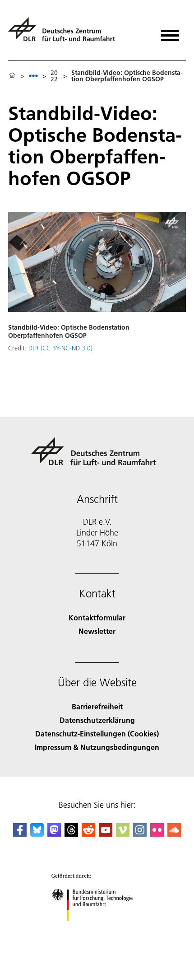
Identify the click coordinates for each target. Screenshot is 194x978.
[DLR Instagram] (140, 834)
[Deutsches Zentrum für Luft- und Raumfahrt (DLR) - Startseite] (65, 33)
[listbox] (33, 75)
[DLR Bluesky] (37, 834)
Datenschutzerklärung (97, 720)
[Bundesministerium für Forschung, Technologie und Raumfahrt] (97, 930)
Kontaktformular (97, 617)
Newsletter (97, 631)
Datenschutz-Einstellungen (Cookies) (97, 733)
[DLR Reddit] (88, 834)
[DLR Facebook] (20, 834)
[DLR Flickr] (157, 834)
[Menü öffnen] (170, 32)
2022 (54, 76)
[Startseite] (12, 75)
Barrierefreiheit (97, 706)
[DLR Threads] (71, 834)
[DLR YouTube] (105, 834)
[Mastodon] (54, 834)
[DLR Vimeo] (122, 834)
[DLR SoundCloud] (174, 834)
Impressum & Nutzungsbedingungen (97, 747)
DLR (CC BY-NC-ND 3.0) (60, 348)
